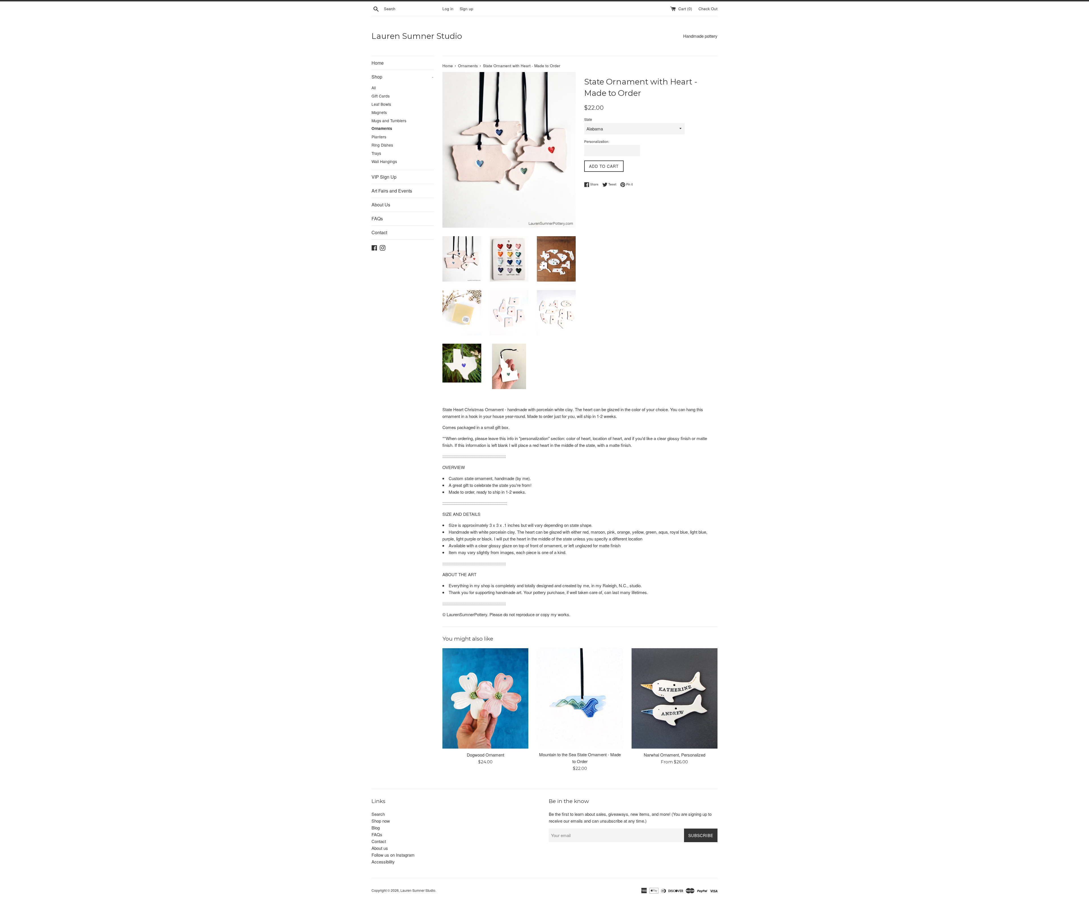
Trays (376, 153)
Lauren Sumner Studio (417, 36)
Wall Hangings (384, 161)
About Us (381, 204)
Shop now (381, 821)
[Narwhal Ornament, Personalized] (674, 698)
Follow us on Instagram (393, 855)
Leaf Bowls (381, 104)
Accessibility (383, 862)
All (374, 87)
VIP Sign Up (384, 177)
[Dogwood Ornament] (485, 698)
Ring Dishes (382, 145)
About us (380, 848)
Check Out (707, 8)
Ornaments (382, 128)
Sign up (466, 8)
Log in (447, 8)
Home (378, 63)
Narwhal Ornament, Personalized (674, 755)
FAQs (377, 218)
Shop (402, 76)
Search (378, 814)
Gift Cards (381, 96)
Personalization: (596, 141)
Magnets (379, 112)
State (588, 119)
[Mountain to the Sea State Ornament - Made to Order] (580, 698)
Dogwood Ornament (485, 755)
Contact (379, 232)
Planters (379, 137)
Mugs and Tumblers (389, 120)
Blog (376, 828)
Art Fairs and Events (392, 190)
